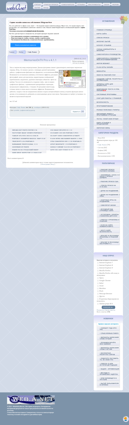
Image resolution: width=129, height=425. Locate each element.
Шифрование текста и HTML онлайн (108, 89)
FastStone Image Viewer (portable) (27, 133)
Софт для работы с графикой (109, 98)
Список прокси (51, 5)
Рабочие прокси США (109, 181)
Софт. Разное (32, 52)
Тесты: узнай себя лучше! (108, 119)
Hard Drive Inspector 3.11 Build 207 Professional (26, 153)
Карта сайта (102, 34)
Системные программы (106, 94)
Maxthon (102, 288)
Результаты (100, 310)
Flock (101, 291)
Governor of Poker (20, 147)
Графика (100, 150)
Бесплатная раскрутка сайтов (107, 353)
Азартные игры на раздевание (108, 200)
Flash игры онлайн (105, 67)
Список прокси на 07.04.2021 (108, 186)
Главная (11, 52)
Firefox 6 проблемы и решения (109, 220)
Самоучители (68, 5)
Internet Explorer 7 (106, 263)
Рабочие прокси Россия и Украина (107, 170)
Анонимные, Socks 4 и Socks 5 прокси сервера (110, 176)
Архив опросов (110, 310)
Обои (106, 5)
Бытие (37, 8)
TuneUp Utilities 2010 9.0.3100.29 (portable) (24, 136)
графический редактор (27, 110)
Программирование (105, 106)
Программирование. (104, 156)
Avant (101, 286)
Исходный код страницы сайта (106, 209)
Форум (115, 5)
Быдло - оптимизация (110, 369)
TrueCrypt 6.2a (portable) (23, 141)
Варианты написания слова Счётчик (109, 348)
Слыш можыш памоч (110, 333)
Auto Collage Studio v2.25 (61, 150)
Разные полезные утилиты (108, 110)
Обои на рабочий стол (106, 75)
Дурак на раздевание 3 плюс (110, 195)
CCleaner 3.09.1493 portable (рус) (64, 133)
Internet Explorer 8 (106, 265)
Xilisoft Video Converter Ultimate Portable (64, 136)
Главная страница (104, 30)
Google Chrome (105, 280)
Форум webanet (103, 63)
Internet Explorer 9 (106, 268)
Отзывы (81, 5)
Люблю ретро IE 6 (106, 304)
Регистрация (46, 164)
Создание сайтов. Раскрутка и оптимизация (109, 79)
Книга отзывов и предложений (104, 123)
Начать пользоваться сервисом (25, 45)
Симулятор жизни (108, 205)
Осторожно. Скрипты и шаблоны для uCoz (109, 215)
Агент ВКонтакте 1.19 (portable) (63, 144)
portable (16, 110)
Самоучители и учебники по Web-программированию (108, 59)
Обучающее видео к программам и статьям (106, 114)
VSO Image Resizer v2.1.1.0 (61, 130)
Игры (99, 138)
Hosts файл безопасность (106, 231)
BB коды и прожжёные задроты (109, 373)
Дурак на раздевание (109, 191)
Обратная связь (103, 128)
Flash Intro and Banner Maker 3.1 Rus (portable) (65, 139)
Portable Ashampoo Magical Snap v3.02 (28, 138)
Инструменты (94, 5)
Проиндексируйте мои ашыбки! (108, 343)
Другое (102, 296)
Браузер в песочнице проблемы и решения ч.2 (109, 237)
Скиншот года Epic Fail (108, 328)
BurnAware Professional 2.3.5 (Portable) (24, 145)
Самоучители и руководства (109, 54)
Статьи (38, 5)
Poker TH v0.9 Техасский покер (25, 150)
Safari (101, 283)
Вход (46, 8)
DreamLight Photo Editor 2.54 (24, 130)
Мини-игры (101, 71)
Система (101, 147)
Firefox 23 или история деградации (108, 364)
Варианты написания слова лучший (109, 338)
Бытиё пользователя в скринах (109, 384)
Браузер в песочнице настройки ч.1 (109, 242)
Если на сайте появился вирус (106, 225)
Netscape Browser (105, 294)
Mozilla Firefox (104, 270)
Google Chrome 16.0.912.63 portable (65, 147)
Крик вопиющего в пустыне (108, 378)
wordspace (37, 107)
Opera (101, 278)
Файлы (21, 52)
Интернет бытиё (103, 41)
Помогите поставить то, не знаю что (109, 359)
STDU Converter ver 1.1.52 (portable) (66, 141)
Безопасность (103, 102)
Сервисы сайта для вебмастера (105, 84)
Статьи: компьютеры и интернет (106, 50)
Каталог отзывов (104, 45)
